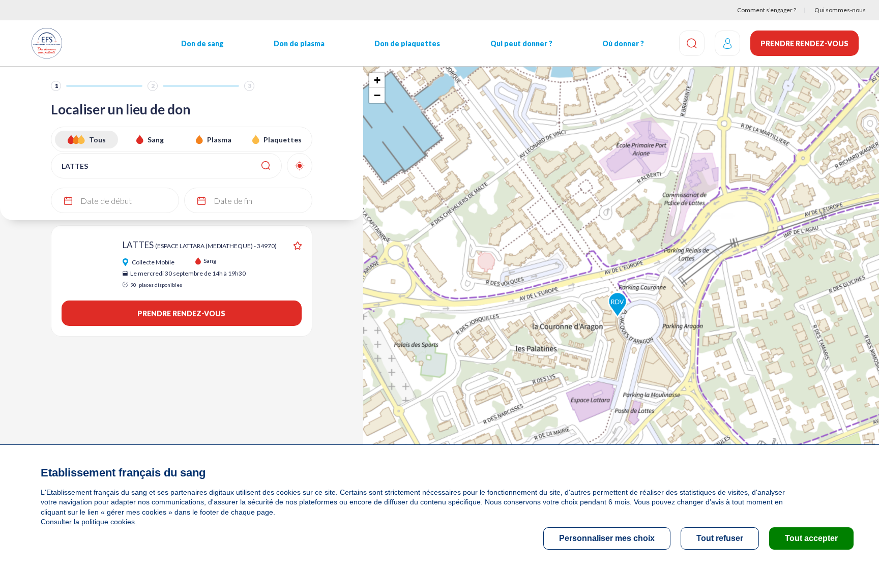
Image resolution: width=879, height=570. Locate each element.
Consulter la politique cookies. (89, 522)
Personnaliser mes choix (607, 538)
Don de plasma (299, 43)
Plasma (219, 139)
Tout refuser (719, 538)
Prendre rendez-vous (804, 43)
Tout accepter (811, 538)
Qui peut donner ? (521, 43)
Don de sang (202, 43)
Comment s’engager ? (766, 10)
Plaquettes (282, 139)
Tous (97, 139)
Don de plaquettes (407, 43)
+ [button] (377, 80)
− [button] (377, 95)
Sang (156, 139)
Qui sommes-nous (840, 10)
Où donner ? (623, 43)
